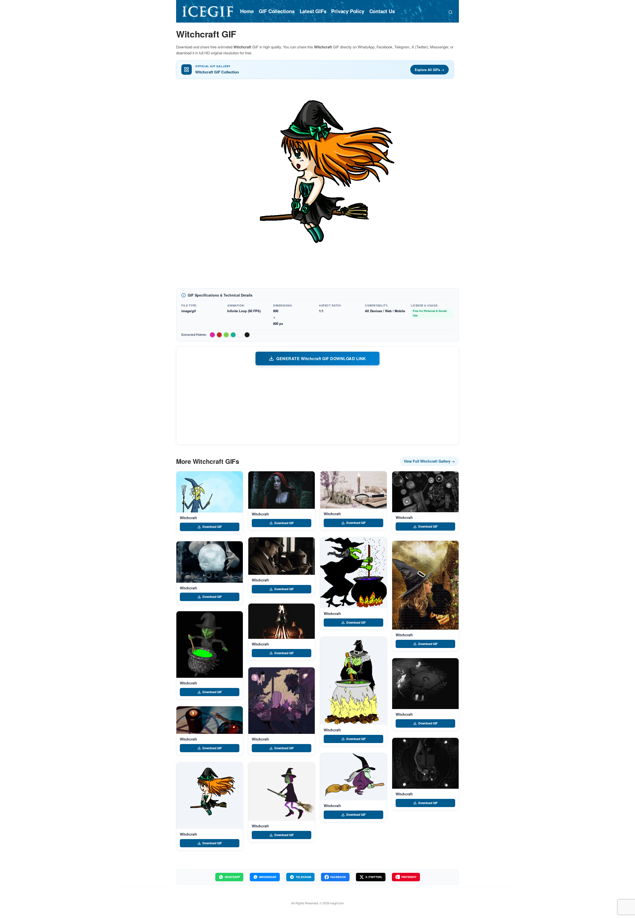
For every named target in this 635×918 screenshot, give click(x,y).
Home (247, 11)
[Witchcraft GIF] (209, 491)
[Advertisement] (317, 404)
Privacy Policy (347, 11)
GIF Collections (277, 11)
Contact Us (382, 11)
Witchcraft (188, 517)
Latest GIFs (313, 11)
